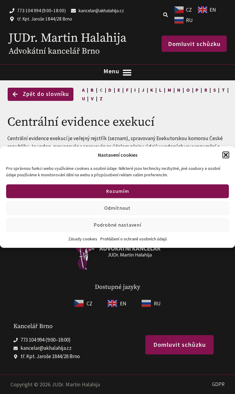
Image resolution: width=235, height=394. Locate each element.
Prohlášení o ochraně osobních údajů (133, 239)
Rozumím (117, 191)
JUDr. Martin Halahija (67, 38)
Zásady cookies (82, 239)
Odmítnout (117, 208)
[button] (226, 155)
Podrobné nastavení (117, 225)
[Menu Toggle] (117, 72)
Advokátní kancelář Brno (54, 51)
